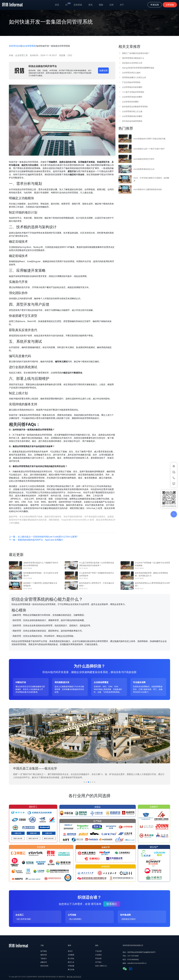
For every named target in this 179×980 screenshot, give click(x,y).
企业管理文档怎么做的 (129, 72)
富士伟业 (71, 958)
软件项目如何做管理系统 (130, 121)
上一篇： (43, 536)
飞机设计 (43, 958)
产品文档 (98, 951)
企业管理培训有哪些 (128, 101)
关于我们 (98, 962)
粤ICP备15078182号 (74, 977)
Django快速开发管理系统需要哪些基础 (136, 67)
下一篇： (36, 539)
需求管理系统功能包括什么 (131, 58)
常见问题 (18, 45)
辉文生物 (71, 969)
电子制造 (43, 951)
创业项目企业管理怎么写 (130, 63)
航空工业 (71, 962)
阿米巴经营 (44, 966)
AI (67, 4)
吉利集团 (71, 955)
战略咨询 (43, 962)
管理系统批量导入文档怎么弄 (132, 77)
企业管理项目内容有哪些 (130, 87)
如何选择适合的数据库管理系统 (133, 106)
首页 (57, 4)
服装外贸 (43, 955)
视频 (101, 4)
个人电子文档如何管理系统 (131, 92)
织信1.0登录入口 (101, 966)
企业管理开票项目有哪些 (130, 97)
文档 (111, 4)
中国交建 (71, 966)
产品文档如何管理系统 (129, 82)
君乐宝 (70, 951)
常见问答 (98, 958)
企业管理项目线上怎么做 (130, 111)
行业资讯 (98, 955)
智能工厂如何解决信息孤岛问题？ (134, 53)
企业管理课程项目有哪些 (130, 116)
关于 (122, 4)
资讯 (90, 4)
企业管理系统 (29, 45)
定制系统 (78, 4)
